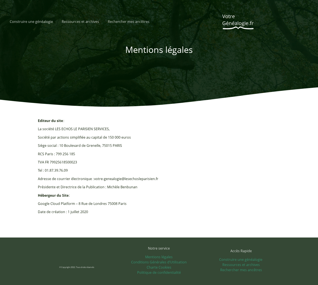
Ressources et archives (80, 21)
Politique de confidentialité (159, 272)
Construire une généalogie (31, 21)
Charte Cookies (159, 267)
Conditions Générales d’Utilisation (159, 262)
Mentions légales (159, 257)
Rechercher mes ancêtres (128, 21)
